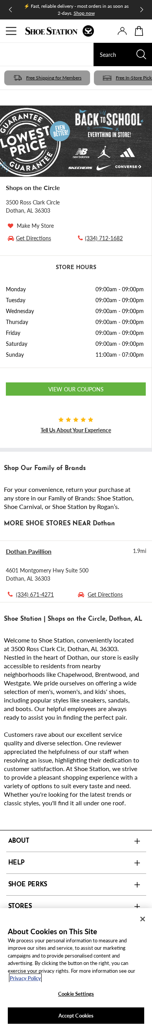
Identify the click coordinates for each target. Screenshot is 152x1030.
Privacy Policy (25, 978)
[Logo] (59, 31)
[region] (76, 969)
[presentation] (122, 30)
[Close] (142, 919)
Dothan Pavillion (28, 551)
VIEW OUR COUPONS (76, 389)
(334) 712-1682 (104, 238)
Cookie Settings (76, 993)
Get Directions (105, 594)
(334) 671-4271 (35, 594)
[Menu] (11, 31)
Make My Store (35, 225)
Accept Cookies (76, 1015)
